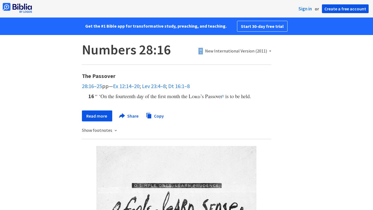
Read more (97, 116)
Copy (158, 115)
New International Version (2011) (236, 51)
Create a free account (345, 8)
